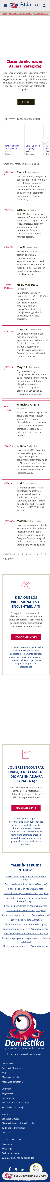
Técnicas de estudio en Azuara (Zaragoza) (26, 884)
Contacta (6, 1132)
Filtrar (27, 101)
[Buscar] (37, 5)
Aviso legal (7, 1148)
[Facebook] (10, 1170)
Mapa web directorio (12, 1081)
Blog (4, 1072)
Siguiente (8, 559)
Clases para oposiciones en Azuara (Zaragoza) (26, 946)
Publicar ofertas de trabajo (15, 1102)
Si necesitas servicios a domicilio (18, 1123)
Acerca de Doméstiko (12, 1068)
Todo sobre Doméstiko (13, 1127)
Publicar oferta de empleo (30, 1175)
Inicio (4, 13)
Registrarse (7, 1093)
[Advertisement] (25, 38)
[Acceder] (44, 5)
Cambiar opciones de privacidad (18, 1157)
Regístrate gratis (26, 807)
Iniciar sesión (8, 1097)
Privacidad (7, 1144)
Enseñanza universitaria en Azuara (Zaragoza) (26, 928)
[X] (16, 1170)
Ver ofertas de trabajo (13, 1107)
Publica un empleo (26, 636)
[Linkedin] (22, 1170)
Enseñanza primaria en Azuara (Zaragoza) (26, 924)
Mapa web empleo (11, 1077)
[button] (5, 5)
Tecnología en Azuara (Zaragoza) (26, 919)
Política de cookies (11, 1153)
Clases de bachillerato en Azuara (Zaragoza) (26, 905)
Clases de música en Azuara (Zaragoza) (26, 910)
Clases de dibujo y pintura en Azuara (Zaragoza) (26, 915)
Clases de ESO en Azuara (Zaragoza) (26, 888)
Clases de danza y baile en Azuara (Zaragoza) (26, 893)
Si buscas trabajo (10, 1118)
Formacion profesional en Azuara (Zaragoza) (26, 933)
